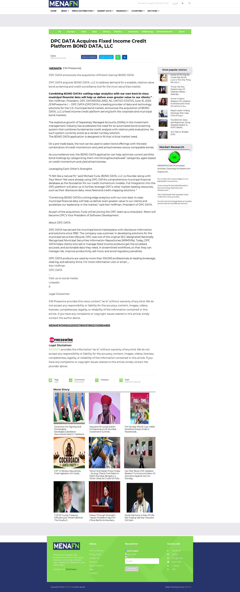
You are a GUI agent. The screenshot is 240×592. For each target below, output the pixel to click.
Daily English (133, 551)
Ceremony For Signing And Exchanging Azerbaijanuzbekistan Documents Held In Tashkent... (69, 430)
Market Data (104, 11)
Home (53, 11)
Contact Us (94, 558)
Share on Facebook (89, 57)
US (56, 31)
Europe (71, 31)
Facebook (176, 551)
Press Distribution (82, 11)
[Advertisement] (121, 20)
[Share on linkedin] (124, 57)
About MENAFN (96, 566)
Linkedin (176, 566)
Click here (71, 569)
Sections (152, 11)
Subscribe (132, 568)
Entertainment (161, 31)
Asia (94, 31)
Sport (180, 31)
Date (53, 56)
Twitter (175, 554)
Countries (137, 11)
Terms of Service (96, 551)
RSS (174, 569)
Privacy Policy (95, 554)
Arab (83, 31)
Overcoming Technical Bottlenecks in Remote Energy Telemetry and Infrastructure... (173, 188)
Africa (106, 31)
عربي (175, 3)
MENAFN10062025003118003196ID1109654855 (79, 325)
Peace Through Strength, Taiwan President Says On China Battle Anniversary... (103, 517)
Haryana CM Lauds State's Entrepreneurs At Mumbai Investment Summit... (103, 429)
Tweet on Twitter (106, 57)
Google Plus (177, 558)
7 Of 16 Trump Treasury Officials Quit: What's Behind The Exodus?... (68, 517)
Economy (133, 31)
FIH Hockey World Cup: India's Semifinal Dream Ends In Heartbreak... (140, 429)
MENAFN (56, 68)
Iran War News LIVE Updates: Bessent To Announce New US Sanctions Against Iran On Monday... (140, 475)
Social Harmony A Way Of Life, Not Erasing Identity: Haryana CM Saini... (139, 517)
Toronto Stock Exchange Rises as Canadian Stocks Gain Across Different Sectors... (175, 202)
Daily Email (176, 562)
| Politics (117, 31)
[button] (182, 3)
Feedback (93, 573)
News (64, 11)
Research (121, 11)
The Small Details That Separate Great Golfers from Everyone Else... (173, 196)
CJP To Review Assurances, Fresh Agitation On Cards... (67, 472)
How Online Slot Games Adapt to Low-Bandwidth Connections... (173, 180)
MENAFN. (68, 587)
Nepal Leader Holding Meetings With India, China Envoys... (180, 113)
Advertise (93, 562)
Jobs (91, 569)
